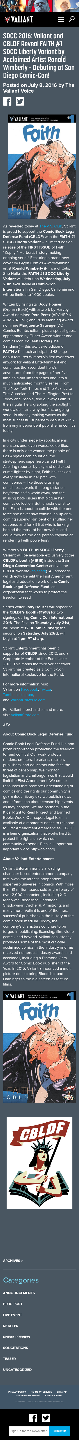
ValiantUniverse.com (28, 700)
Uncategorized (17, 1370)
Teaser (9, 1359)
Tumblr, (9, 694)
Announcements (19, 1293)
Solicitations (15, 1348)
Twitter (45, 689)
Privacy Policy (17, 1392)
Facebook (29, 689)
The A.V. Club (50, 226)
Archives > (13, 1261)
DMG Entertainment (28, 1395)
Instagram (24, 694)
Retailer (10, 1326)
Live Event (12, 1315)
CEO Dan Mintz (54, 1395)
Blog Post (12, 1304)
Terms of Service (41, 1392)
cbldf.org (38, 571)
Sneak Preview (16, 1337)
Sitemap (61, 1392)
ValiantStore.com (25, 714)
